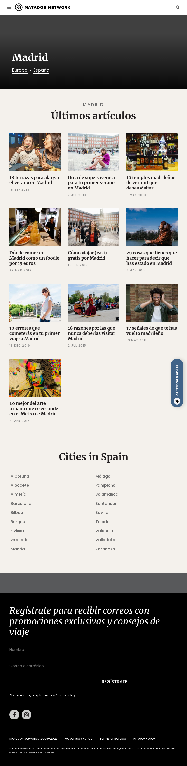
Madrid (18, 549)
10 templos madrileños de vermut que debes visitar (150, 183)
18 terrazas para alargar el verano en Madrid (34, 180)
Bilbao (17, 512)
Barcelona (21, 503)
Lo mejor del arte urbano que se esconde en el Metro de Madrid (33, 408)
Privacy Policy (65, 695)
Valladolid (105, 540)
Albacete (20, 485)
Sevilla (101, 512)
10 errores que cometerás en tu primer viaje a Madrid (34, 333)
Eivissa (17, 531)
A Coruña (20, 476)
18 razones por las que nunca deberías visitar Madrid (91, 333)
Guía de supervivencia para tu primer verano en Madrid (91, 183)
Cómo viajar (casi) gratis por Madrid (87, 255)
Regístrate (114, 682)
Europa (20, 70)
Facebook (14, 714)
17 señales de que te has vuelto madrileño (151, 330)
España (41, 70)
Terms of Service (113, 738)
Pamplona (105, 485)
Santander (106, 503)
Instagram (26, 714)
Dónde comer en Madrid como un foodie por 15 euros (34, 258)
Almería (18, 494)
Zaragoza (105, 549)
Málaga (103, 476)
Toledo (102, 522)
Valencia (104, 531)
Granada (20, 540)
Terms (47, 695)
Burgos (18, 522)
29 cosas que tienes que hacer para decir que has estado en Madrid (151, 258)
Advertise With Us (78, 738)
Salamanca (106, 494)
